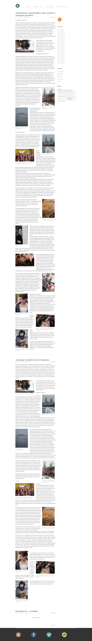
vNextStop (59, 81)
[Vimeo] (49, 637)
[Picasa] (64, 637)
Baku (62, 89)
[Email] (18, 637)
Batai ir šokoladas (60, 73)
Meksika (64, 95)
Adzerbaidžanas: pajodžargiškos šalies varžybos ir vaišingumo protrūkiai (35, 14)
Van (67, 99)
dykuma (73, 91)
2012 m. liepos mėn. (60, 52)
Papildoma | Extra (61, 6)
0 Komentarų (53, 361)
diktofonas (68, 91)
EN (22, 361)
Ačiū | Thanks (49, 6)
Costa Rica (68, 89)
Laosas (58, 95)
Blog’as (28, 6)
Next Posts (53, 625)
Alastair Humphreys (60, 71)
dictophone (61, 91)
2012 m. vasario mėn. (61, 60)
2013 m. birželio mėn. (61, 34)
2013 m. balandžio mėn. (61, 37)
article (59, 89)
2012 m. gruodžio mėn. (61, 44)
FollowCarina (59, 74)
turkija (63, 99)
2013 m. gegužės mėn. (61, 36)
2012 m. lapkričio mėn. (61, 45)
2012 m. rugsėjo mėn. (61, 48)
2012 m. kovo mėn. (60, 58)
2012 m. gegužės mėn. (61, 55)
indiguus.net (59, 77)
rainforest (62, 98)
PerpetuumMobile (60, 79)
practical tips (74, 96)
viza (58, 101)
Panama (64, 96)
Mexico (67, 95)
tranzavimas (59, 99)
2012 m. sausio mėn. (61, 61)
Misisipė (71, 95)
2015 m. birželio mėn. (61, 29)
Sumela (75, 98)
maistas (61, 95)
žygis (63, 101)
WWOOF (60, 101)
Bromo (65, 89)
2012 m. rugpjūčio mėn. (61, 50)
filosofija (62, 92)
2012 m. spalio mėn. (60, 47)
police (71, 96)
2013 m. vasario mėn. (61, 40)
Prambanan (59, 98)
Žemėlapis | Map (38, 6)
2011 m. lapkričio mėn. (61, 63)
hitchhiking (74, 92)
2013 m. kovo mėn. (60, 39)
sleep (65, 98)
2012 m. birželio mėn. (61, 53)
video (70, 99)
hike (71, 92)
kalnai (64, 94)
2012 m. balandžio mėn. (61, 56)
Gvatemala (68, 92)
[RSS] (59, 21)
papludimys (68, 96)
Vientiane (74, 99)
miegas (69, 95)
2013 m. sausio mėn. (61, 42)
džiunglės (59, 92)
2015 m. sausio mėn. (61, 31)
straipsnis (70, 98)
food (65, 92)
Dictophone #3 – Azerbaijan (26, 611)
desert (71, 89)
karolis (27, 361)
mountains (60, 96)
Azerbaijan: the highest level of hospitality (32, 359)
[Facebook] (34, 637)
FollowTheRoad (60, 76)
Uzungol (65, 99)
